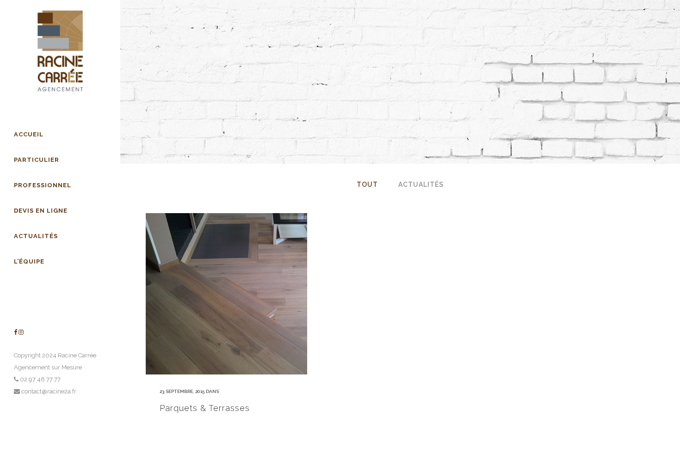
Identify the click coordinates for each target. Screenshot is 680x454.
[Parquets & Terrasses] (226, 293)
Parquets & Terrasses (205, 408)
